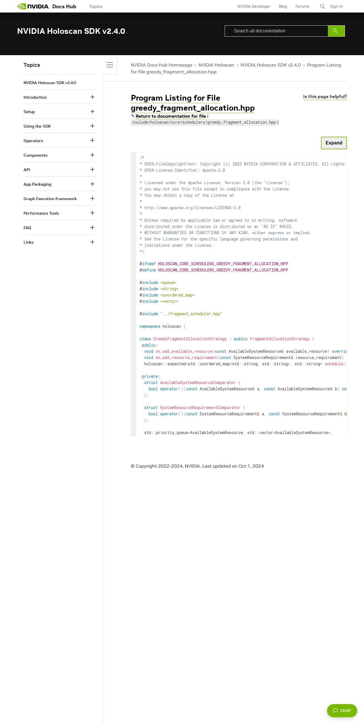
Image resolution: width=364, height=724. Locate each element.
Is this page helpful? (325, 96)
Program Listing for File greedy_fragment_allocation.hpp (193, 103)
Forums (302, 6)
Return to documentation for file (171, 116)
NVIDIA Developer (253, 6)
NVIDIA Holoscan (216, 65)
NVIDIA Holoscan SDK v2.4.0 (271, 65)
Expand (334, 142)
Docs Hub (64, 6)
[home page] (33, 6)
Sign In (336, 6)
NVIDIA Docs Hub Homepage (161, 65)
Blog (283, 6)
